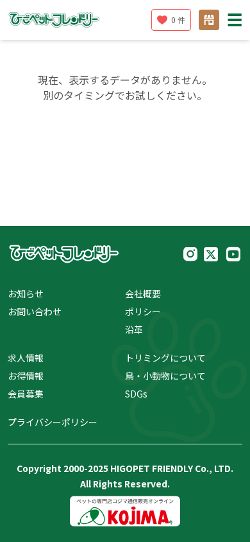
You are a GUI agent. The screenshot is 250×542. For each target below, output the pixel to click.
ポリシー (143, 311)
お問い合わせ (35, 311)
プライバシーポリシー (52, 421)
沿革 (134, 329)
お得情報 (26, 375)
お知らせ (26, 293)
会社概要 (143, 293)
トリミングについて (165, 357)
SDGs (136, 393)
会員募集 (26, 393)
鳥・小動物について (165, 375)
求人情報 (26, 357)
